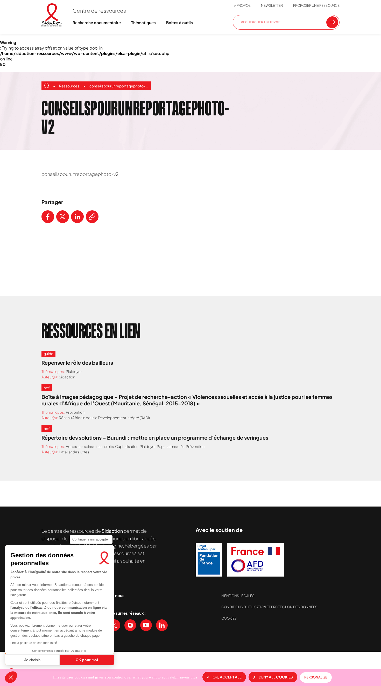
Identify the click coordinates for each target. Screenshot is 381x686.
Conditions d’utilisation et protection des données (269, 607)
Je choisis (32, 660)
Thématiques (143, 22)
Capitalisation (126, 446)
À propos (242, 5)
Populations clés (171, 446)
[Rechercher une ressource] (332, 22)
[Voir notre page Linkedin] (162, 625)
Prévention (75, 412)
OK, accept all (227, 677)
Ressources (69, 86)
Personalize (315, 677)
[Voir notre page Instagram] (130, 625)
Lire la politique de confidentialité (33, 643)
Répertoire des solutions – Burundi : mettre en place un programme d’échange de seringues (154, 437)
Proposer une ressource (316, 5)
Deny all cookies (276, 677)
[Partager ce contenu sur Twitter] (62, 216)
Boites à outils (179, 22)
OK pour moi (87, 660)
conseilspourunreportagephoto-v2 (118, 86)
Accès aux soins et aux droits (90, 446)
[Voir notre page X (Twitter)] (114, 625)
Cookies (229, 618)
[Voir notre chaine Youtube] (146, 625)
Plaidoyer (74, 371)
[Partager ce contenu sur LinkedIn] (77, 216)
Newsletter (272, 5)
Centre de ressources (99, 10)
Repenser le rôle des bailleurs (77, 362)
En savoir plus (185, 677)
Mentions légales (237, 596)
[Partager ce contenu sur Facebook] (47, 216)
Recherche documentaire (97, 22)
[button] (11, 677)
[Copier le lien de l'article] (92, 216)
